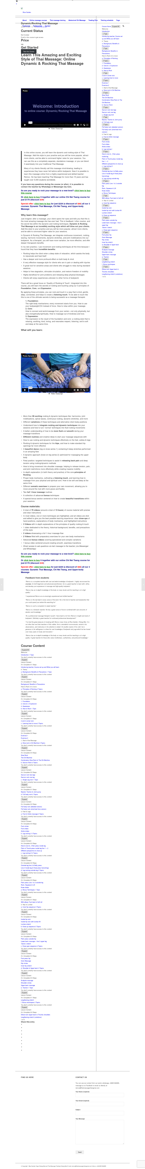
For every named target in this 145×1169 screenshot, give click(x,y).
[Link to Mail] (122, 12)
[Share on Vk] (23, 1044)
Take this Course (28, 51)
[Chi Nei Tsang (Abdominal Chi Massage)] (2, 584)
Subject (78, 1110)
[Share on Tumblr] (23, 1040)
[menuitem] (24, 20)
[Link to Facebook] (112, 12)
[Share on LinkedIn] (23, 1037)
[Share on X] (23, 1028)
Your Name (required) (82, 1092)
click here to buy (32, 197)
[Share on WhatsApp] (23, 1031)
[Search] (122, 26)
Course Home (106, 26)
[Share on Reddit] (23, 1047)
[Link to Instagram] (115, 12)
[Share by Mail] (23, 1050)
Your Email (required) (82, 1101)
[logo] (26, 12)
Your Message (80, 1119)
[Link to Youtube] (119, 12)
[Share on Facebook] (23, 1024)
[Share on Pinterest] (23, 1034)
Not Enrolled (25, 35)
